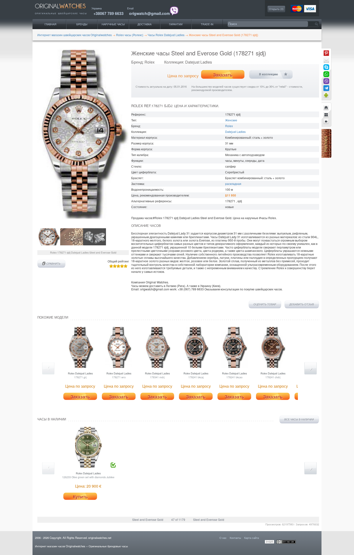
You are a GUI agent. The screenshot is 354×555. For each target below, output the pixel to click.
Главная (50, 24)
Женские (231, 120)
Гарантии (176, 24)
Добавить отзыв (301, 304)
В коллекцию (268, 74)
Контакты (235, 538)
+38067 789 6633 (108, 13)
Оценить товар (265, 304)
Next (310, 368)
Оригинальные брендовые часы (108, 546)
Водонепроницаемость (147, 189)
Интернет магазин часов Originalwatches (60, 546)
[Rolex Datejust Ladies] (326, 121)
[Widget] (326, 95)
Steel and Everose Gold (147, 519)
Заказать (222, 75)
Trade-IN (207, 24)
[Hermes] (326, 157)
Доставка (144, 24)
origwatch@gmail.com (149, 13)
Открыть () (276, 9)
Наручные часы (113, 24)
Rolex (229, 126)
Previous (48, 368)
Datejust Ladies (235, 132)
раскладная (233, 184)
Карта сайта (251, 538)
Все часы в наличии (299, 419)
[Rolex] (326, 115)
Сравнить (53, 263)
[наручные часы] (64, 10)
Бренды (81, 24)
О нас (223, 538)
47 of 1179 (178, 519)
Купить (80, 496)
